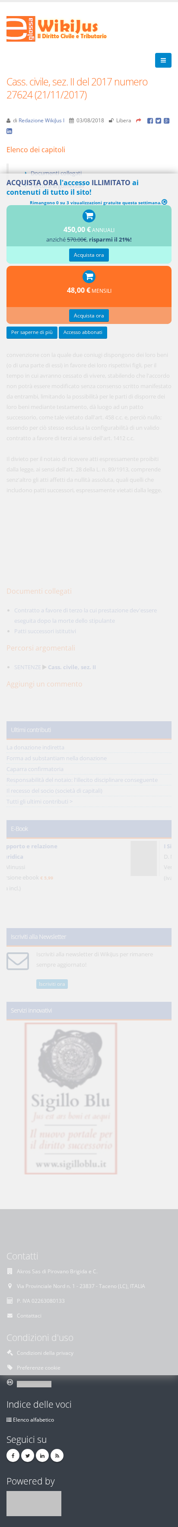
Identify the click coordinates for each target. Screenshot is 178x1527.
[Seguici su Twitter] (27, 1455)
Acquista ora (89, 254)
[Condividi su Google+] (167, 120)
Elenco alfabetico (33, 1419)
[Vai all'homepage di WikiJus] (63, 28)
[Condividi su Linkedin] (9, 130)
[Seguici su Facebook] (12, 1455)
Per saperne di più (32, 332)
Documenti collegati (56, 173)
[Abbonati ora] (89, 216)
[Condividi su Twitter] (160, 120)
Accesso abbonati (83, 332)
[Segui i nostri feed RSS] (57, 1455)
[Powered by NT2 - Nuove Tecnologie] (33, 1502)
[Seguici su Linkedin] (42, 1455)
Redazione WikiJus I (41, 120)
